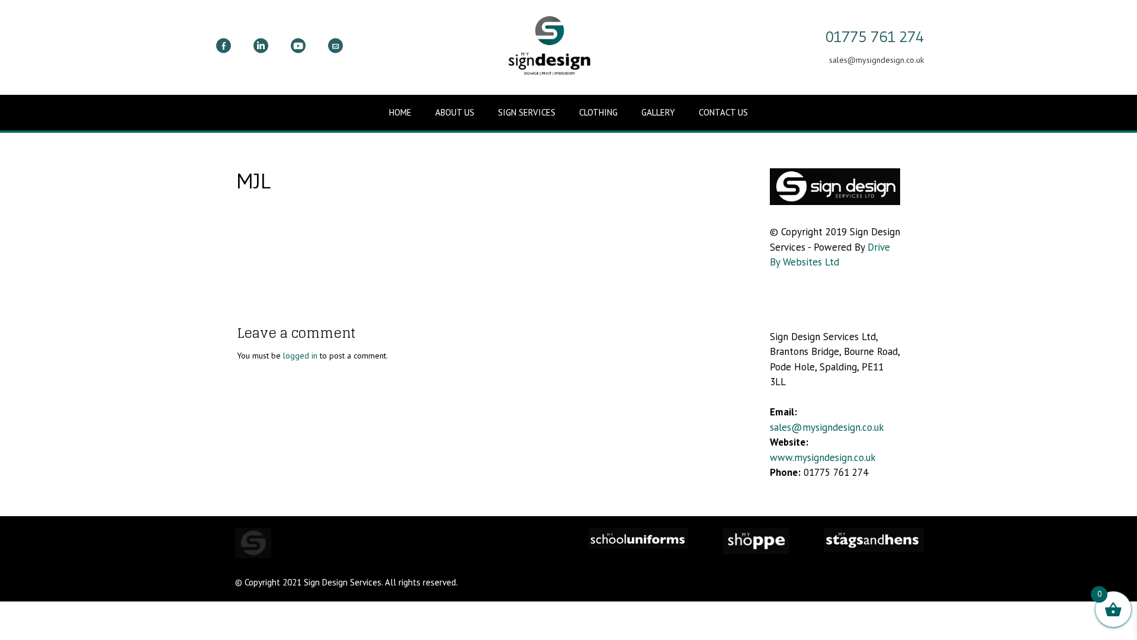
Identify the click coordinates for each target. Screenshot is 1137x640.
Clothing (598, 112)
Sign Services (526, 112)
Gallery (658, 112)
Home (400, 112)
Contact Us (723, 112)
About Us (454, 112)
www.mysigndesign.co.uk (823, 457)
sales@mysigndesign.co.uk (827, 427)
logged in (300, 355)
